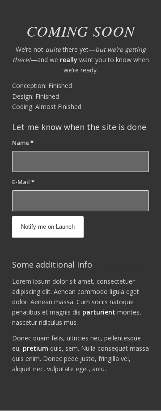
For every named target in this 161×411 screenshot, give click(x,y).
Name (23, 142)
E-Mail (23, 182)
